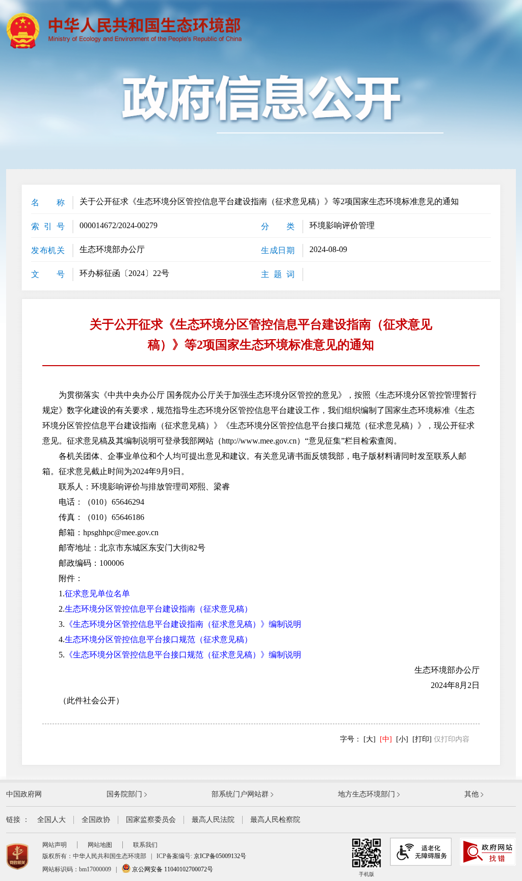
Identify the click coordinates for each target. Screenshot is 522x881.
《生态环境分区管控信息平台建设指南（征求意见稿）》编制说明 (183, 624)
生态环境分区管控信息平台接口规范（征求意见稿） (158, 639)
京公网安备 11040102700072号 (171, 869)
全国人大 (51, 819)
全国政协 (96, 819)
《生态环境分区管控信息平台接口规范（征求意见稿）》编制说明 (183, 654)
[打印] (422, 739)
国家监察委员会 (151, 819)
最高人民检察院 (275, 819)
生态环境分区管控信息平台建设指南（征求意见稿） (158, 608)
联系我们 (145, 844)
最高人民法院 (213, 819)
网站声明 (54, 844)
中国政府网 (24, 794)
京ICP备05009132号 (220, 856)
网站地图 (100, 844)
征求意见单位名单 (97, 593)
